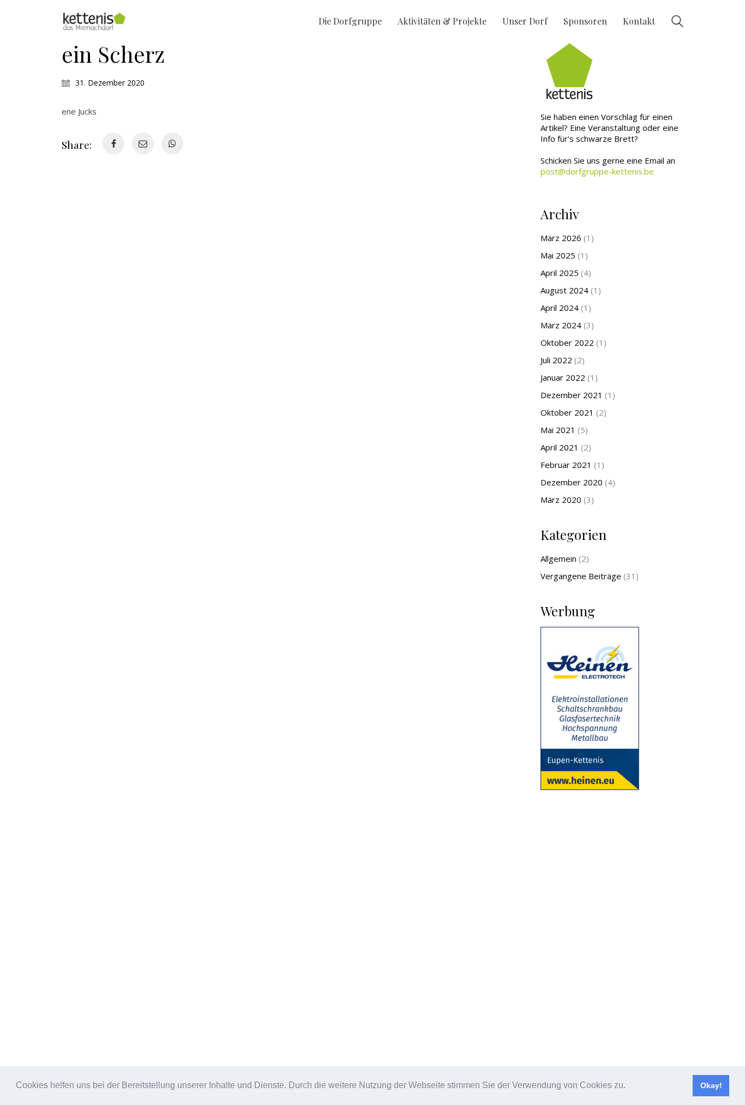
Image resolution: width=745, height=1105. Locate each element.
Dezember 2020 (571, 482)
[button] (629, 1086)
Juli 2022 (556, 360)
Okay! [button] (711, 1085)
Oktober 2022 (567, 342)
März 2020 (560, 499)
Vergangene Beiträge (580, 575)
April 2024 (559, 307)
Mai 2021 (557, 429)
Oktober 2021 (567, 412)
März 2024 (560, 325)
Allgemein (558, 558)
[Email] (143, 143)
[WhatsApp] (172, 143)
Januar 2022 (562, 377)
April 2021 (559, 447)
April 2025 (559, 272)
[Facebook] (113, 143)
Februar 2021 (566, 464)
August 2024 (564, 290)
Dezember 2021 (571, 394)
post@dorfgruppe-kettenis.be (597, 171)
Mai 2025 (557, 255)
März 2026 (560, 237)
